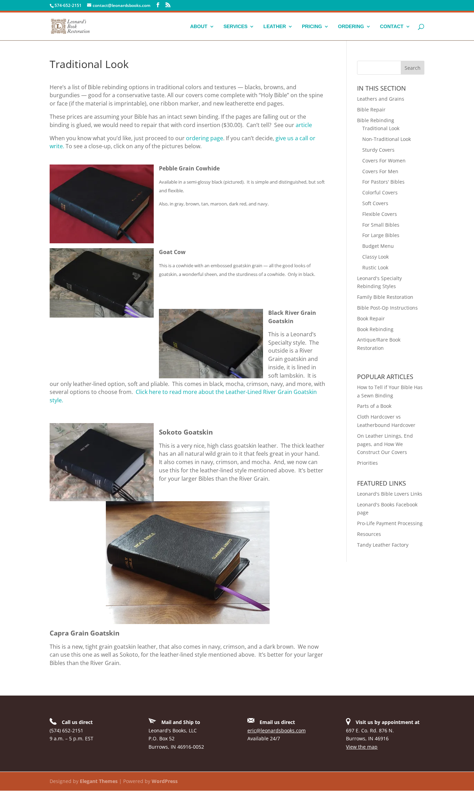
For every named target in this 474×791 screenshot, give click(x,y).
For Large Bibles (380, 235)
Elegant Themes (99, 781)
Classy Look (375, 256)
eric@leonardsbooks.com (276, 730)
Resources (369, 534)
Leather (274, 26)
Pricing (312, 26)
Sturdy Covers (378, 149)
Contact (392, 26)
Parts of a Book (374, 406)
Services (235, 26)
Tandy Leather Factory (382, 544)
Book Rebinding (375, 329)
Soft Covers (375, 203)
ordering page (204, 138)
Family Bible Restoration (385, 297)
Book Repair (371, 318)
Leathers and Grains (380, 98)
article (304, 125)
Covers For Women (384, 160)
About (199, 26)
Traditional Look (380, 128)
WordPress (165, 781)
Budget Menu (378, 246)
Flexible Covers (379, 214)
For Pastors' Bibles (383, 181)
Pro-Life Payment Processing (390, 523)
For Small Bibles (380, 224)
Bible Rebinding (375, 120)
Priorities (367, 463)
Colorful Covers (380, 192)
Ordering (351, 26)
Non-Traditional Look (386, 139)
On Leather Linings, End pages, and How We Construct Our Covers (385, 444)
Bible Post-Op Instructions (387, 307)
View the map (362, 746)
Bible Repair (371, 109)
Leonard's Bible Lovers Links (389, 493)
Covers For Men (380, 171)
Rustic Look (375, 267)
